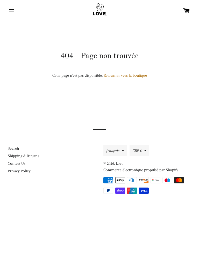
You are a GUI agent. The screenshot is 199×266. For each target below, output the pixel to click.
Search (13, 148)
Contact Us (16, 163)
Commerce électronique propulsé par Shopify (140, 170)
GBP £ (137, 150)
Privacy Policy (19, 171)
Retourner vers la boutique (125, 75)
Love (119, 163)
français (112, 150)
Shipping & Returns (23, 156)
